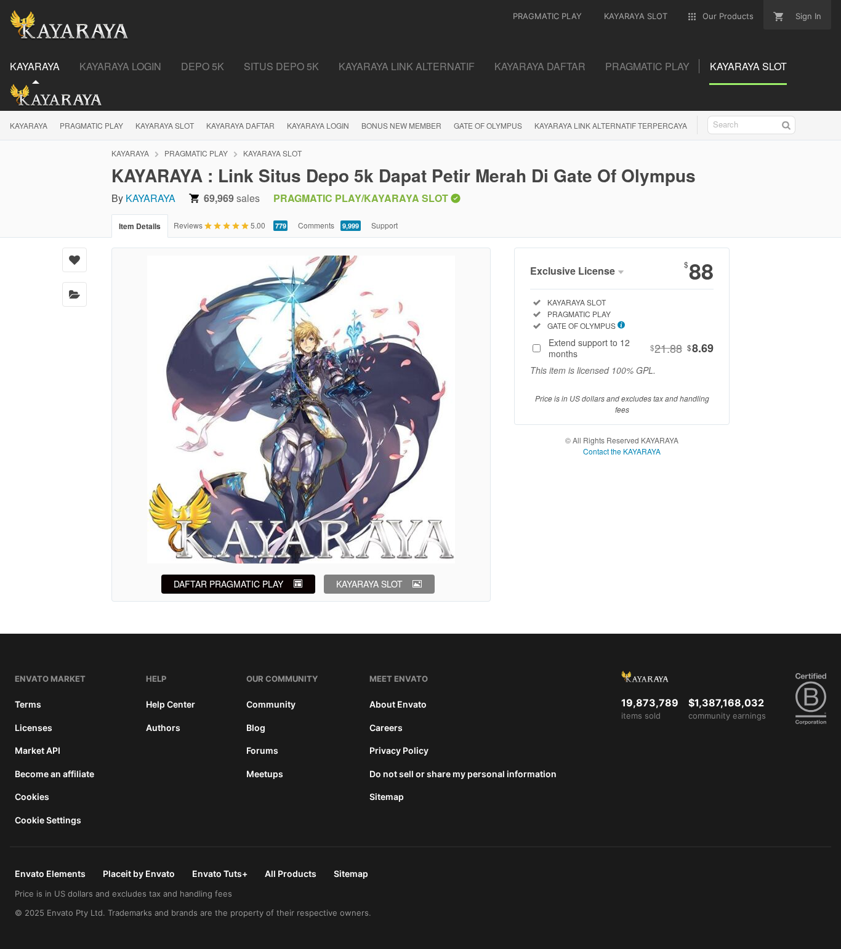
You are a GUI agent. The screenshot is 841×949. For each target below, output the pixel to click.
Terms (28, 704)
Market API (37, 750)
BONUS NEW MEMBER (401, 125)
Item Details (140, 226)
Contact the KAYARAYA (622, 451)
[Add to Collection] (74, 294)
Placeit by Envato (139, 873)
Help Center (170, 704)
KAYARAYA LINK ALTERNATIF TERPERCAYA (610, 125)
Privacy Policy (399, 750)
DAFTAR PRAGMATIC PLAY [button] (228, 584)
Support (384, 225)
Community (271, 704)
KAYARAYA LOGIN (318, 125)
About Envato (398, 704)
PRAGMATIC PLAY (91, 125)
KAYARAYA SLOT (164, 125)
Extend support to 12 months (631, 348)
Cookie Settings (48, 820)
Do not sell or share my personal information (463, 774)
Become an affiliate (54, 774)
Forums (262, 750)
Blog (255, 727)
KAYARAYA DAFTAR (240, 125)
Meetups (264, 774)
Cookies (32, 796)
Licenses (33, 727)
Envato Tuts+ (219, 873)
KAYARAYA (28, 125)
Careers (386, 727)
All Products (290, 873)
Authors (163, 727)
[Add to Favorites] (74, 260)
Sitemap (386, 796)
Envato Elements (50, 873)
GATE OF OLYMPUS (488, 125)
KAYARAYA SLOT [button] (369, 584)
